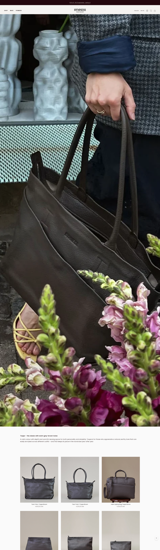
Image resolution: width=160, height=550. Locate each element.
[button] (6, 10)
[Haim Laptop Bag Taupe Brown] (121, 480)
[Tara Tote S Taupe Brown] (80, 480)
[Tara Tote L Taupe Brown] (39, 480)
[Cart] (155, 10)
